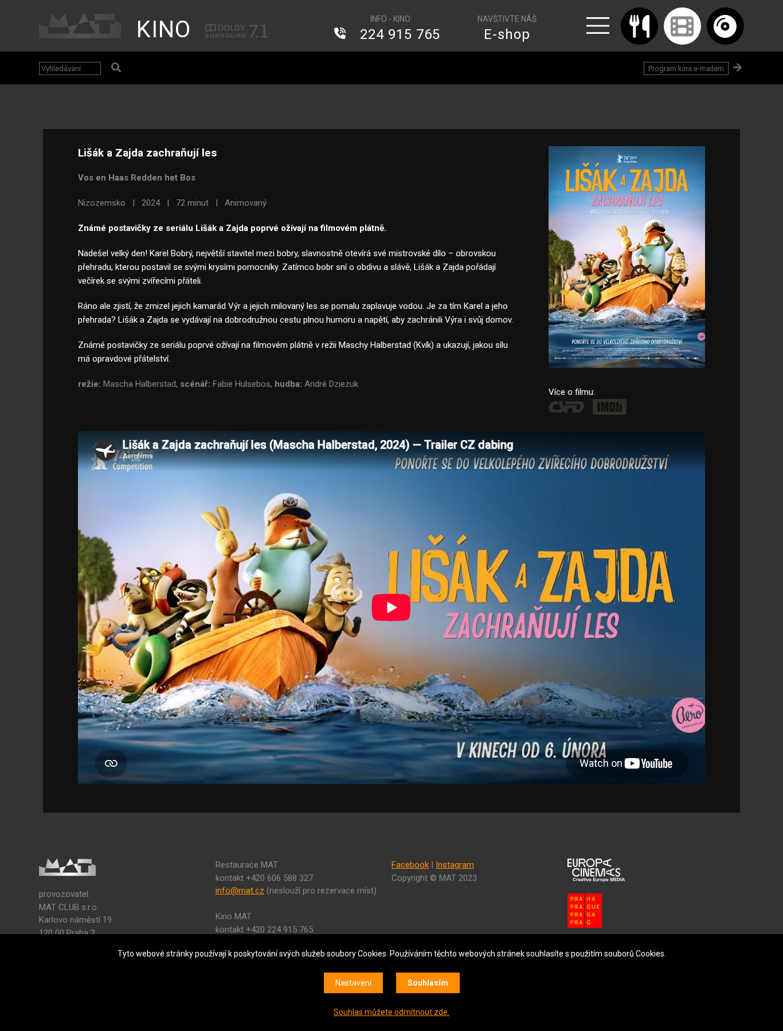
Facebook (410, 865)
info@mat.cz (240, 890)
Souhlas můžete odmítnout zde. (391, 1012)
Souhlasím (428, 982)
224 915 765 (400, 34)
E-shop (507, 34)
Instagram (455, 865)
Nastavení (353, 982)
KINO (163, 29)
